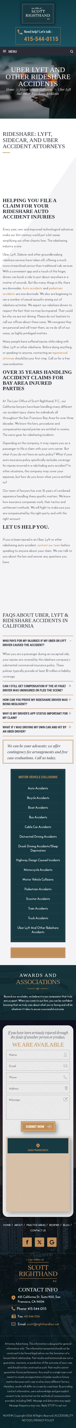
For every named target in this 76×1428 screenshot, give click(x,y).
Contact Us (38, 1230)
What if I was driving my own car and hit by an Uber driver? (34, 729)
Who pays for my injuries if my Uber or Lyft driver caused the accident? (34, 643)
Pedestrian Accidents (38, 889)
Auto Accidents (38, 788)
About (18, 1225)
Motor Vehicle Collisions (38, 879)
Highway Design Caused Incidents (38, 860)
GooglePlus (52, 1242)
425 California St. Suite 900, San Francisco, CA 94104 (39, 1299)
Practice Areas (36, 1225)
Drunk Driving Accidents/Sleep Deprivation (38, 848)
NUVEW (8, 1416)
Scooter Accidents (38, 898)
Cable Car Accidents (38, 826)
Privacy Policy (44, 1420)
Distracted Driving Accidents (38, 836)
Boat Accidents (38, 807)
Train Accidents (38, 908)
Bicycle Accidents (38, 797)
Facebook (27, 1242)
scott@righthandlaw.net (43, 1324)
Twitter (39, 1242)
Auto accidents (32, 288)
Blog (66, 1225)
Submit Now (35, 1126)
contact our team (49, 545)
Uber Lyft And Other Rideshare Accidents (38, 929)
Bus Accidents (38, 817)
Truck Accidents (38, 918)
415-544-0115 (41, 38)
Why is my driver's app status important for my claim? (35, 715)
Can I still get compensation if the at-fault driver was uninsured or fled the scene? (34, 688)
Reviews (54, 1225)
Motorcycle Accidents (38, 869)
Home (7, 1225)
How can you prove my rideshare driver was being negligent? (35, 702)
